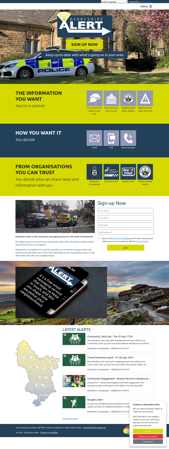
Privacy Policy (142, 241)
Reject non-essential (148, 436)
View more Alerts (70, 418)
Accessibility (52, 432)
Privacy (43, 432)
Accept (148, 431)
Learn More (148, 441)
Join (125, 247)
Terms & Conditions (122, 238)
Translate (148, 1)
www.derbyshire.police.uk (94, 427)
